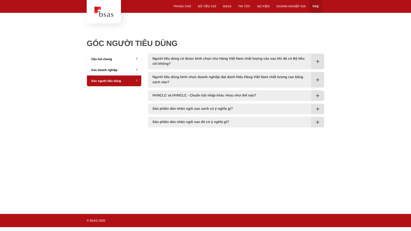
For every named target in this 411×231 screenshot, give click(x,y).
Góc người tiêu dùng (106, 81)
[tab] (236, 61)
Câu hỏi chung (101, 59)
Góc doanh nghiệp (104, 70)
